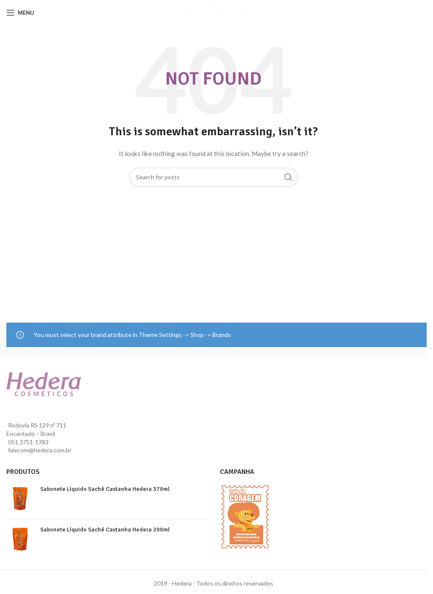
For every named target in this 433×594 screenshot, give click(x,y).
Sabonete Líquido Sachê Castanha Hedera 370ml (105, 489)
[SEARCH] (288, 177)
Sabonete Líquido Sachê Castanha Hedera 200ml (105, 529)
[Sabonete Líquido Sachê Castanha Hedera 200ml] (20, 539)
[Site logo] (213, 12)
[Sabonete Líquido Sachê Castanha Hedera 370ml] (20, 498)
